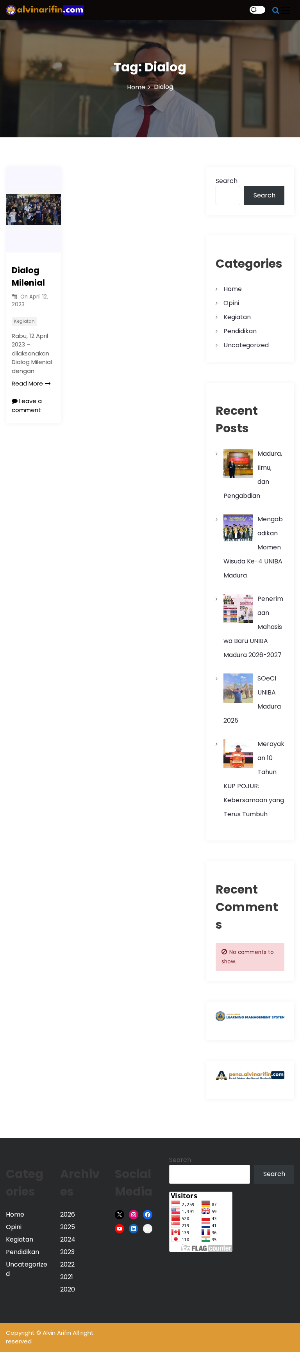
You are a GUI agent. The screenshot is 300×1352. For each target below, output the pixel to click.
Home (232, 288)
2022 (67, 1264)
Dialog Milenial (28, 276)
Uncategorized (246, 345)
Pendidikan (240, 331)
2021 (66, 1276)
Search (227, 180)
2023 (67, 1251)
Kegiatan (24, 321)
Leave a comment (27, 405)
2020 (67, 1289)
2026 (67, 1214)
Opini (231, 302)
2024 (67, 1239)
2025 (67, 1226)
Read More (27, 383)
